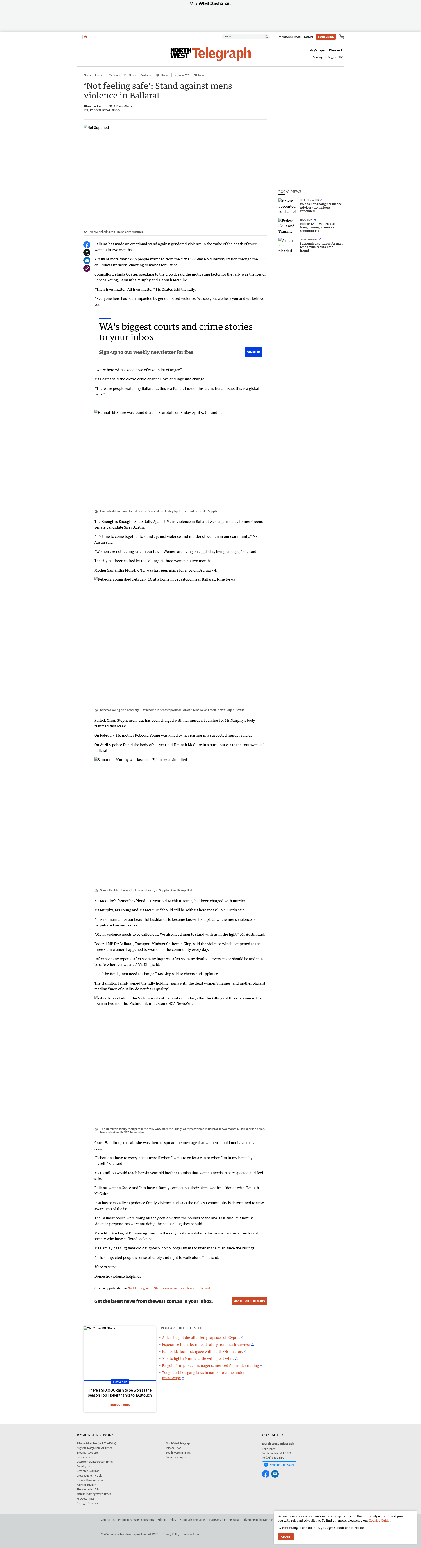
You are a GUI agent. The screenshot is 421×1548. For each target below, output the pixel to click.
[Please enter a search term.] (266, 37)
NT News (199, 75)
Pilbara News (173, 1448)
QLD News (162, 75)
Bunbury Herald (86, 1457)
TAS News (113, 75)
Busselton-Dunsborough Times (95, 1461)
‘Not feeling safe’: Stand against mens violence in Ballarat (169, 1288)
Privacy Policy (170, 1534)
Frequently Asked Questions (136, 1519)
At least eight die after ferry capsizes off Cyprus (201, 1337)
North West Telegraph (178, 1443)
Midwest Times (85, 1498)
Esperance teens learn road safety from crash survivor (206, 1344)
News (87, 75)
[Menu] (79, 36)
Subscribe (326, 37)
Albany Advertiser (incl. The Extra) (96, 1443)
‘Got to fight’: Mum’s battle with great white (198, 1358)
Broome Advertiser (87, 1452)
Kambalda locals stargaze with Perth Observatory (202, 1351)
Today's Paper (316, 50)
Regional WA (181, 75)
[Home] (85, 36)
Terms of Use (191, 1534)
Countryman (84, 1466)
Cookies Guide (379, 1520)
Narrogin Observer (87, 1503)
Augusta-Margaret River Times (94, 1448)
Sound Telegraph (176, 1457)
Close (285, 1536)
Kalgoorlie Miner (86, 1484)
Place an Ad (336, 50)
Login (308, 37)
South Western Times (178, 1452)
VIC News (130, 75)
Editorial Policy (166, 1519)
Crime (99, 75)
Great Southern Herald (89, 1475)
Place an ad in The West (224, 1519)
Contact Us (108, 1519)
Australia (146, 75)
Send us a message (282, 1464)
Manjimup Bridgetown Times (94, 1494)
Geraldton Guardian (88, 1471)
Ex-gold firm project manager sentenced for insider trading (210, 1365)
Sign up (253, 352)
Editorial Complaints (192, 1519)
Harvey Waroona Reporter (92, 1480)
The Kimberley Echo (88, 1489)
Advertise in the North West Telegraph (267, 1519)
